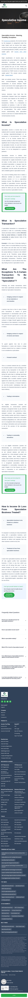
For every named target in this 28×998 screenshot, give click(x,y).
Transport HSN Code (6, 758)
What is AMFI (4, 809)
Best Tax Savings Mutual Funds (9, 932)
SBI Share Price (5, 913)
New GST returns (19, 731)
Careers (3, 715)
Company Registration (6, 746)
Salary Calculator (5, 846)
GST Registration (5, 767)
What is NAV (4, 811)
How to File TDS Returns (20, 772)
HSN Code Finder (5, 748)
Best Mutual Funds (6, 929)
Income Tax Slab (18, 767)
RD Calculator (18, 843)
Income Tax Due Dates (20, 782)
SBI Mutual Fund (20, 897)
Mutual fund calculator (20, 820)
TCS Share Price (5, 916)
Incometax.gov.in (19, 776)
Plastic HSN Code (5, 753)
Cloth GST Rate (4, 744)
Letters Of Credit (18, 813)
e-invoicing (17, 733)
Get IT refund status (6, 838)
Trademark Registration (7, 755)
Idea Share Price (6, 910)
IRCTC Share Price (19, 907)
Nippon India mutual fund (8, 897)
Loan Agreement (19, 800)
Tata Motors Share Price (17, 916)
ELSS (2, 797)
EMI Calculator (4, 820)
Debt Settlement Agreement (18, 807)
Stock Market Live (15, 913)
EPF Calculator (18, 829)
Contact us (3, 717)
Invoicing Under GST (5, 781)
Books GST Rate (4, 741)
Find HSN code (4, 836)
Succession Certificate (20, 802)
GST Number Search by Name (6, 833)
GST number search (6, 827)
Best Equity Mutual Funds (8, 926)
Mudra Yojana (18, 795)
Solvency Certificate (19, 804)
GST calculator (4, 824)
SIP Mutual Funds (5, 800)
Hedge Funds (4, 802)
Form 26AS (17, 769)
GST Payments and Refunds (5, 778)
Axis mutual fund (20, 885)
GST (15, 726)
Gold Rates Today (19, 838)
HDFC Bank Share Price (7, 907)
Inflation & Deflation (19, 797)
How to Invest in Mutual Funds (6, 792)
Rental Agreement (19, 810)
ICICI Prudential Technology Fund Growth (11, 869)
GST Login (17, 728)
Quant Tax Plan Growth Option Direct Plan (12, 872)
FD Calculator (18, 833)
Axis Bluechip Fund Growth (8, 860)
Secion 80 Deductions (6, 728)
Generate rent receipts (20, 836)
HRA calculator (4, 841)
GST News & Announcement (5, 772)
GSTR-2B (3, 783)
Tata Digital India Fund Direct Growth (11, 878)
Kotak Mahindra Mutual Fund (9, 894)
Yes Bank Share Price (7, 919)
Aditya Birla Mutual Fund (7, 885)
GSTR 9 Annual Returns (6, 775)
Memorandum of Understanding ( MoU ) (20, 792)
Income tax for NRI (5, 731)
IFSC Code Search (19, 827)
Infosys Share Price (16, 910)
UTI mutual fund (5, 900)
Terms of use (12, 975)
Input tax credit (18, 735)
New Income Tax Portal (20, 774)
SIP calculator (18, 822)
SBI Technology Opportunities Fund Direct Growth (13, 875)
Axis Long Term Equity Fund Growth (10, 863)
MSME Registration (5, 751)
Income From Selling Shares (19, 779)
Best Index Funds (20, 926)
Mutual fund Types (5, 795)
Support (3, 707)
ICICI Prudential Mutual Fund (8, 891)
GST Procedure (4, 769)
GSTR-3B (3, 786)
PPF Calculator (18, 824)
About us (3, 712)
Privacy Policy (4, 975)
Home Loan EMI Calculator (21, 841)
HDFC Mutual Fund (6, 888)
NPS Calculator (4, 843)
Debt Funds (3, 804)
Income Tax (4, 726)
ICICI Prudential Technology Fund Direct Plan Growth (12, 866)
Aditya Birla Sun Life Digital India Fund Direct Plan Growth (13, 853)
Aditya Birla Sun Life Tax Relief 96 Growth (11, 857)
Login (14, 995)
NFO (2, 807)
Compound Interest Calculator (5, 830)
